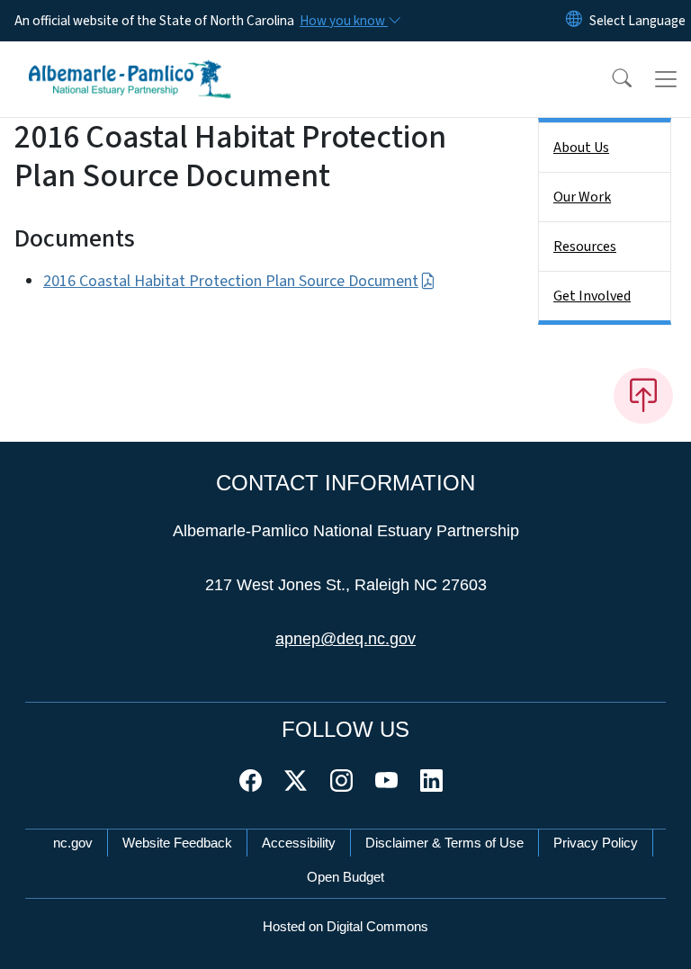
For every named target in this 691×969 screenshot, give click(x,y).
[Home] (130, 62)
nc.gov (73, 842)
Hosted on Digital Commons (345, 926)
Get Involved (592, 296)
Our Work (582, 197)
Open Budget (345, 876)
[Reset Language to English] (574, 20)
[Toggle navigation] (666, 79)
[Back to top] (643, 396)
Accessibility (299, 842)
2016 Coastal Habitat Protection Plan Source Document (230, 281)
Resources (584, 246)
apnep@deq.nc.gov (345, 639)
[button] (610, 79)
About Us (581, 147)
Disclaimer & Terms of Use (444, 842)
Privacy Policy (595, 842)
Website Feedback (177, 842)
